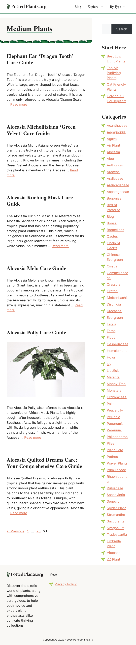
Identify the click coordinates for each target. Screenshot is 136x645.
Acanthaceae (117, 126)
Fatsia (111, 324)
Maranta (113, 377)
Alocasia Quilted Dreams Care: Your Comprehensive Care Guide (44, 463)
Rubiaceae (115, 488)
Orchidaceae (117, 397)
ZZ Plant (113, 559)
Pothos (112, 457)
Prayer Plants (117, 463)
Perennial (114, 430)
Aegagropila (116, 132)
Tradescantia (117, 535)
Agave (112, 139)
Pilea (110, 443)
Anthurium (115, 165)
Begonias (114, 198)
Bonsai (112, 223)
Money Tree (116, 384)
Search (121, 29)
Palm (110, 404)
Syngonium (115, 528)
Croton (112, 291)
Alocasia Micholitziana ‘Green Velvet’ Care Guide (41, 130)
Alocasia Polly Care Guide (36, 332)
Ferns (111, 331)
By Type (115, 6)
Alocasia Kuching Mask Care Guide (40, 200)
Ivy (109, 364)
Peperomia (115, 424)
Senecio (113, 501)
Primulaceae (116, 470)
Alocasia (113, 152)
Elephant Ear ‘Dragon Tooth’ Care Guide (40, 59)
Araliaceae (115, 179)
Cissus (112, 266)
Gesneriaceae (117, 344)
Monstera (114, 390)
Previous (15, 531)
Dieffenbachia (118, 298)
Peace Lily (115, 410)
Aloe (110, 159)
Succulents (115, 521)
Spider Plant (116, 508)
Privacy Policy (66, 584)
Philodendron (117, 437)
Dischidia (114, 304)
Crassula (113, 284)
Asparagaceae (118, 192)
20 (38, 531)
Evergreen (115, 318)
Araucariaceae (118, 185)
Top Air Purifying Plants (114, 73)
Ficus (111, 337)
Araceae (113, 172)
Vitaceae (114, 553)
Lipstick (113, 371)
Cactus (112, 236)
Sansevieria (116, 495)
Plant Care (115, 450)
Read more (18, 104)
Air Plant (113, 145)
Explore (93, 6)
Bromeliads (115, 230)
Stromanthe (116, 515)
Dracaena (114, 311)
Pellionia (113, 417)
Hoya (111, 357)
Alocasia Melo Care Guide (36, 268)
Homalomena (117, 351)
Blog (78, 6)
